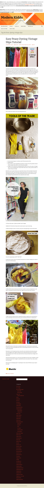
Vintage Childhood (19, 464)
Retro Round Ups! (19, 451)
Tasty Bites (18, 456)
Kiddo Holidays (18, 416)
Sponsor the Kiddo (4, 28)
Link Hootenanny (19, 438)
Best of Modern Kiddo (19, 389)
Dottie (34, 44)
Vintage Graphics (19, 466)
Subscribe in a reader (5, 378)
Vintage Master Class (19, 469)
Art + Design (18, 387)
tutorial (29, 44)
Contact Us (17, 26)
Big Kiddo (18, 424)
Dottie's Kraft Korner (20, 395)
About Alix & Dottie (4, 26)
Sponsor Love (18, 452)
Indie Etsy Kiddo (20, 429)
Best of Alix (19, 390)
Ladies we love (18, 436)
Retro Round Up (18, 449)
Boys (18, 426)
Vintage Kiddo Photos (19, 467)
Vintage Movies (18, 471)
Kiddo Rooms (18, 420)
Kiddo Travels (18, 434)
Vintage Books (19, 411)
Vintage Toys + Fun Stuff (20, 476)
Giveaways (18, 402)
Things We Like (18, 457)
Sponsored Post (19, 454)
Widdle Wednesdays (19, 479)
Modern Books (19, 410)
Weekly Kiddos (18, 477)
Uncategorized (18, 461)
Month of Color (18, 441)
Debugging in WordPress (29, 4)
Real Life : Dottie (19, 446)
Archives (11, 26)
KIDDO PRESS (23, 26)
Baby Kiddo (19, 423)
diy (20, 44)
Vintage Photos (18, 472)
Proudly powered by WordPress (22, 485)
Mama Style (18, 439)
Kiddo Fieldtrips (18, 415)
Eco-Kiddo (19, 428)
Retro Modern (19, 431)
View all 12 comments (10, 373)
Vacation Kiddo (18, 462)
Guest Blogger (18, 403)
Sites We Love (30, 26)
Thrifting (17, 459)
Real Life (17, 443)
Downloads (18, 398)
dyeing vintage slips (25, 44)
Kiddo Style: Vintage (19, 433)
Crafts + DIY (16, 44)
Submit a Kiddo (12, 28)
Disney (17, 397)
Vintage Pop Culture (19, 474)
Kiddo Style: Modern (19, 421)
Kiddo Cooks (18, 413)
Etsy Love (17, 400)
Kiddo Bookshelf (19, 408)
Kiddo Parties (18, 418)
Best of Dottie (19, 392)
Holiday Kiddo (18, 405)
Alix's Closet (18, 386)
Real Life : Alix (18, 444)
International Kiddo (19, 407)
